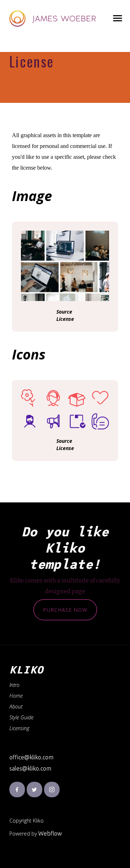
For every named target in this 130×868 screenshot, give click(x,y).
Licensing (19, 728)
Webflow (50, 833)
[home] (52, 18)
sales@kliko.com (30, 768)
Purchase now (65, 609)
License (65, 318)
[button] (117, 18)
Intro (14, 684)
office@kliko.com (31, 757)
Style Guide (21, 717)
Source (64, 311)
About (15, 706)
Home (16, 695)
